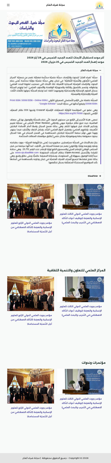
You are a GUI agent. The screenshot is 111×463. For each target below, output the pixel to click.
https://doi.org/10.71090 (71, 113)
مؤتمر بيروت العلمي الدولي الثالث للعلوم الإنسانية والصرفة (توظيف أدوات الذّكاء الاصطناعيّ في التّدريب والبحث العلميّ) (81, 218)
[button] (55, 70)
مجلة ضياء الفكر (89, 70)
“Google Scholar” (47, 103)
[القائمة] (8, 5)
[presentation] (10, 225)
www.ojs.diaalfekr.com (27, 152)
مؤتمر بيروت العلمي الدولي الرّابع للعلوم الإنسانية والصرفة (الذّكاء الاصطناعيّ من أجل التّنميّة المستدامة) (31, 227)
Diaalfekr (93, 176)
